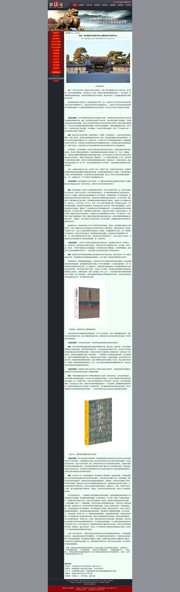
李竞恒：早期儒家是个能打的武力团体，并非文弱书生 (84, 568)
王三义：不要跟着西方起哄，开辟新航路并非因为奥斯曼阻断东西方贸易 (90, 571)
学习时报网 (101, 582)
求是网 (107, 582)
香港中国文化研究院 (85, 580)
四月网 (84, 582)
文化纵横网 (78, 582)
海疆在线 (92, 584)
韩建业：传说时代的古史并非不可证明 (78, 573)
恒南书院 (86, 584)
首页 (72, 33)
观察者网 (110, 580)
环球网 (72, 582)
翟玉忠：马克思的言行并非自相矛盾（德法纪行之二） (84, 566)
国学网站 (76, 580)
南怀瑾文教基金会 (92, 582)
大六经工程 (69, 580)
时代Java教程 (103, 580)
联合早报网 (95, 580)
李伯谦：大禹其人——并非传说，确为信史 (80, 576)
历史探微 (77, 33)
